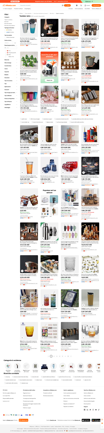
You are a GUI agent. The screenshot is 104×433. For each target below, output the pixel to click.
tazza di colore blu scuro (38, 122)
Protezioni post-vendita (28, 401)
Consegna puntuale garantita (29, 398)
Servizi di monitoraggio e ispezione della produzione (31, 404)
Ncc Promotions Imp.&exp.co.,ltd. (88, 314)
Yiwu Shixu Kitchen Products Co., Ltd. (89, 218)
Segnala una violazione (68, 406)
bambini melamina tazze (11, 379)
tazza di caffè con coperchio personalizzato (83, 376)
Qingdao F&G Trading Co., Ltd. (47, 111)
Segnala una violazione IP (69, 403)
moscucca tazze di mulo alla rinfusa (21, 376)
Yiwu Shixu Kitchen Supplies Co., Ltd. (48, 284)
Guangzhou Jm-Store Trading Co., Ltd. (49, 349)
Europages (72, 426)
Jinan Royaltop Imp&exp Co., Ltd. (27, 182)
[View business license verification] (64, 431)
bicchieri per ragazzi (48, 119)
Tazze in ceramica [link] (60, 13)
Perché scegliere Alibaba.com (9, 393)
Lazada (52, 426)
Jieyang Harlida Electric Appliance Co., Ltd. (70, 152)
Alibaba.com (77, 420)
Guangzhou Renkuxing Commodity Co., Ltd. (29, 111)
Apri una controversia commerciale (71, 398)
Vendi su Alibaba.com (88, 393)
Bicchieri (52, 13)
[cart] (81, 5)
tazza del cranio (35, 376)
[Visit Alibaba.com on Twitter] (90, 410)
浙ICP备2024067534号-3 (88, 430)
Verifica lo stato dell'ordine (89, 398)
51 (68, 356)
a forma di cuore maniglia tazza (52, 379)
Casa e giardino (28, 13)
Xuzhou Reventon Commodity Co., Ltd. (89, 81)
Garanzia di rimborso (27, 395)
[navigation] (11, 185)
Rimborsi (65, 401)
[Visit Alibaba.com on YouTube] (96, 410)
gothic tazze (24, 119)
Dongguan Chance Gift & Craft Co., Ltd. (28, 78)
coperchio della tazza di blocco (49, 376)
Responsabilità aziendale (8, 398)
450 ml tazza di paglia (35, 119)
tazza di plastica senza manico (26, 379)
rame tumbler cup (25, 122)
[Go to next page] (71, 356)
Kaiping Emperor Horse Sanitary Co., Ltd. (90, 280)
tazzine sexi (78, 379)
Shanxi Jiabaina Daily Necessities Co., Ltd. (70, 114)
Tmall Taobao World (45, 426)
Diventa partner (87, 403)
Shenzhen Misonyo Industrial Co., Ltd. (89, 114)
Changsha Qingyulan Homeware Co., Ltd (70, 281)
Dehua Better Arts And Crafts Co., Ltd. (69, 47)
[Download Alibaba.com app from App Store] (86, 420)
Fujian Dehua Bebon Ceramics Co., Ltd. (49, 47)
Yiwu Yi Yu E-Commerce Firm (26, 216)
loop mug (8, 376)
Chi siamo (5, 390)
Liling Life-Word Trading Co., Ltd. (68, 78)
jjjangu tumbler (50, 122)
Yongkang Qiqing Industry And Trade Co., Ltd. (49, 152)
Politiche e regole (27, 407)
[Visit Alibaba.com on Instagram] (93, 410)
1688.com (37, 426)
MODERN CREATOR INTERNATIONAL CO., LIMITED (70, 247)
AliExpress (32, 426)
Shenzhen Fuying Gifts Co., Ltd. (88, 46)
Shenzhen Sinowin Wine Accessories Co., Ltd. (29, 249)
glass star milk (88, 379)
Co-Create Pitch (6, 395)
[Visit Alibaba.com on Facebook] (84, 410)
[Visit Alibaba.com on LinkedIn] (87, 410)
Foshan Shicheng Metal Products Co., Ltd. (70, 316)
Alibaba (21, 13)
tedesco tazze (39, 379)
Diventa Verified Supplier (89, 401)
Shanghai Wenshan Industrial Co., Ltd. (89, 151)
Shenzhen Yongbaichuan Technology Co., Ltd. (70, 349)
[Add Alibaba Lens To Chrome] (23, 420)
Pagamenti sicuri (26, 393)
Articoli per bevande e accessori (41, 13)
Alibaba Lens (10, 420)
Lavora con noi (6, 401)
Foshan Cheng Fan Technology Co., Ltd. (28, 283)
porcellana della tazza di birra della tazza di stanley (83, 119)
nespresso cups (25, 383)
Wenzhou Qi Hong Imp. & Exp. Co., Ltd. (69, 214)
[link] (102, 419)
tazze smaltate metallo (67, 379)
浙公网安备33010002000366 (75, 430)
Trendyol (67, 426)
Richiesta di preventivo (48, 395)
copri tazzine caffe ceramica (11, 383)
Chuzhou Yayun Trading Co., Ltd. (48, 182)
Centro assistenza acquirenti (70, 393)
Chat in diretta (67, 395)
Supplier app (53, 420)
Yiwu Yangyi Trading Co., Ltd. (47, 250)
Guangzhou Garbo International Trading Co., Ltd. (29, 348)
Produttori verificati (47, 393)
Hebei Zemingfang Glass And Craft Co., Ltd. (49, 317)
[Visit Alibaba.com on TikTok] (99, 410)
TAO (63, 426)
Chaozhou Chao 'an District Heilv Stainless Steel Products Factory (29, 152)
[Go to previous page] (48, 356)
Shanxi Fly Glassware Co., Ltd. (67, 182)
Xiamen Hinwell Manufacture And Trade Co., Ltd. (29, 314)
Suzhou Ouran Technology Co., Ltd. (89, 249)
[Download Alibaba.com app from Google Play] (96, 420)
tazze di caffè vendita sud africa (77, 122)
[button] (62, 5)
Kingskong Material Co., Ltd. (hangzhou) (28, 44)
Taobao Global (58, 426)
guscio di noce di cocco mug (64, 376)
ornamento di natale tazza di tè (62, 119)
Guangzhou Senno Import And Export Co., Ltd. (90, 183)
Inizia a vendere (87, 395)
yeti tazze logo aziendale (62, 122)
